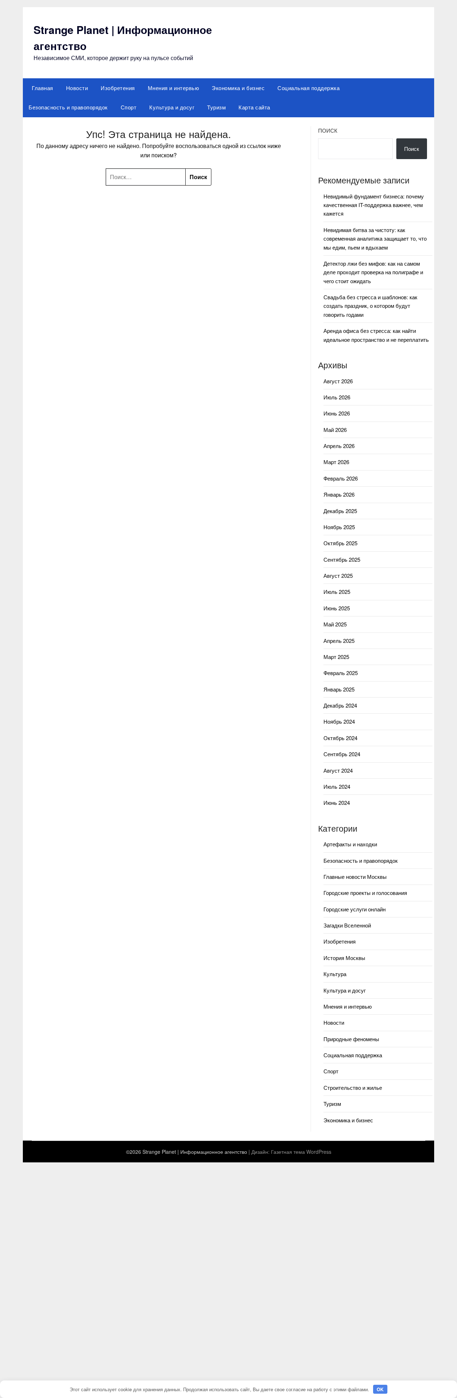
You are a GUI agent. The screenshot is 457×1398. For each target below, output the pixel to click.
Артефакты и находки (350, 844)
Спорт (129, 107)
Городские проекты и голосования (365, 892)
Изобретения (118, 88)
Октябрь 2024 (340, 738)
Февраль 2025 (340, 672)
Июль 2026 (336, 397)
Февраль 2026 (340, 478)
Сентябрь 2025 (341, 559)
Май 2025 (335, 624)
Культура (334, 974)
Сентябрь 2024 (341, 754)
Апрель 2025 (339, 640)
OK (380, 1389)
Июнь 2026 (336, 413)
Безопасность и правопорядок (68, 107)
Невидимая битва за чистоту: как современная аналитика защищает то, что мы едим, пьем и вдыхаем (375, 238)
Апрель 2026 (339, 445)
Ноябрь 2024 (339, 721)
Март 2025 (336, 656)
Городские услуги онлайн (354, 909)
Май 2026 (335, 429)
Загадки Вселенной (347, 925)
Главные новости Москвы (355, 876)
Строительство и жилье (352, 1087)
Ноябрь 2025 (339, 527)
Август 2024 (338, 770)
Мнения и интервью (173, 88)
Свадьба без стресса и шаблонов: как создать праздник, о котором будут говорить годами (370, 305)
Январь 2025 (339, 689)
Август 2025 (338, 575)
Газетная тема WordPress (301, 1151)
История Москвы (344, 957)
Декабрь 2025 (340, 511)
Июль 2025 (336, 591)
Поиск (327, 130)
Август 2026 (338, 381)
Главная (42, 88)
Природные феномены (351, 1039)
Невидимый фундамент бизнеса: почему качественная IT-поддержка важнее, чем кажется (373, 204)
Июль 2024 (336, 786)
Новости (77, 88)
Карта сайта (254, 107)
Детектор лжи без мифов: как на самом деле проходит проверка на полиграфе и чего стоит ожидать (373, 272)
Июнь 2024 (336, 802)
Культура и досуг (171, 107)
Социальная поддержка (308, 88)
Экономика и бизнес (238, 88)
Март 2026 (336, 462)
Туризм (216, 107)
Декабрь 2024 (340, 705)
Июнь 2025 (336, 608)
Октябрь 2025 (340, 543)
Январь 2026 (339, 494)
